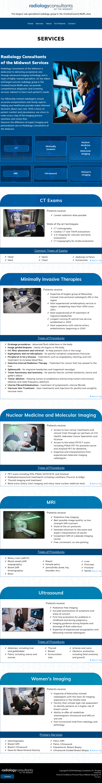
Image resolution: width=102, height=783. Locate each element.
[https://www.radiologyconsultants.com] (51, 7)
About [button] (49, 23)
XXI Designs (98, 776)
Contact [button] (72, 23)
